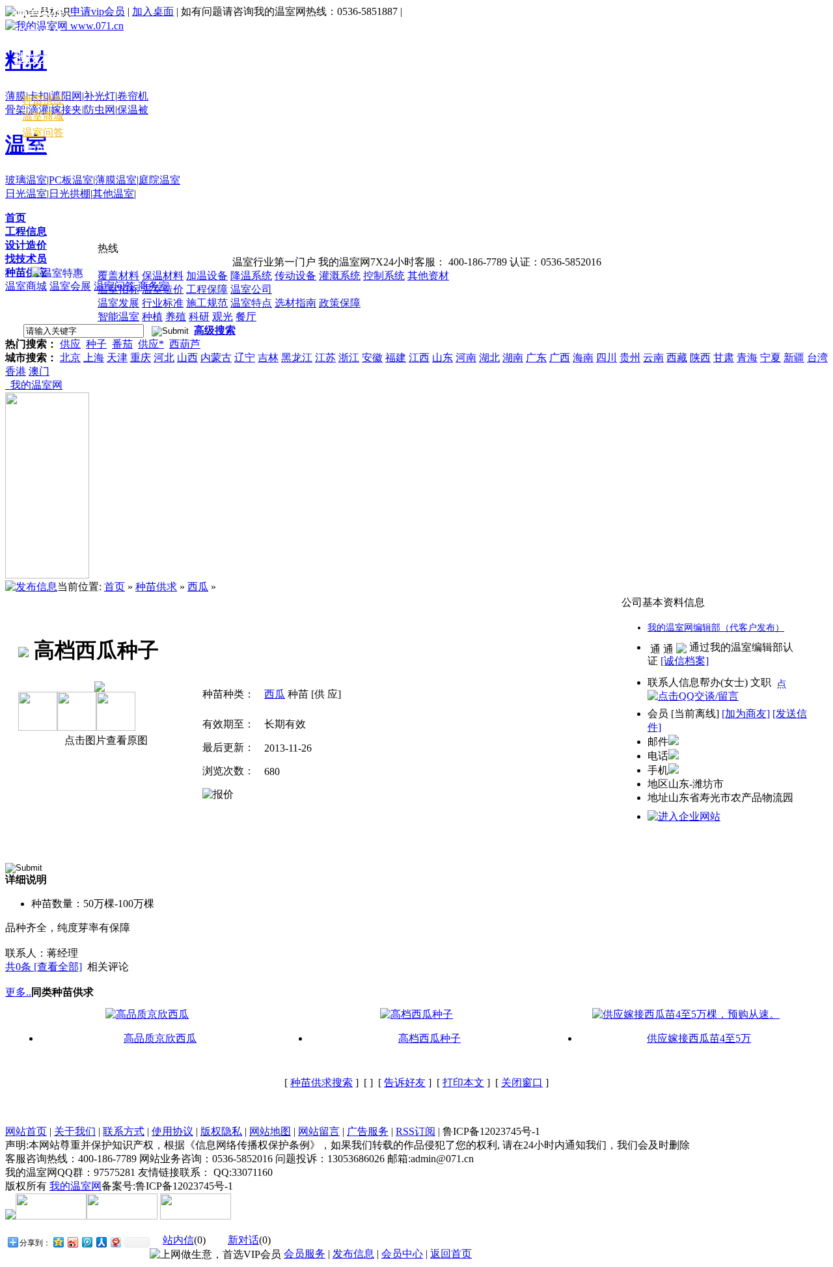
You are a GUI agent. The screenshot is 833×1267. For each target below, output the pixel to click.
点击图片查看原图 (105, 740)
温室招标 (118, 289)
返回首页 (451, 1253)
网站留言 (319, 1131)
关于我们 (75, 1131)
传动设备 (295, 275)
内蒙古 (216, 357)
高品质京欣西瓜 (160, 1038)
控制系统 (384, 275)
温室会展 (70, 286)
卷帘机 (132, 96)
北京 (70, 357)
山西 (187, 357)
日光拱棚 (69, 193)
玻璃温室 (26, 179)
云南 (653, 357)
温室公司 (251, 289)
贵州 (630, 357)
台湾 (817, 357)
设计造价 (26, 245)
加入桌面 (153, 11)
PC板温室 (71, 179)
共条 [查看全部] (43, 966)
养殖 (175, 316)
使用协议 (172, 1131)
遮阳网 (66, 96)
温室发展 (118, 302)
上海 (93, 357)
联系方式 (123, 1131)
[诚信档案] (685, 660)
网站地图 (270, 1131)
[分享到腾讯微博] (86, 1242)
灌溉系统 (340, 275)
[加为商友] (746, 713)
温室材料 (39, 82)
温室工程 (39, 10)
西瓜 (197, 586)
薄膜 (15, 96)
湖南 (512, 357)
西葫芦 (184, 343)
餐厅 (246, 316)
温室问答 (43, 132)
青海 (747, 357)
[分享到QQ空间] (58, 1242)
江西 (419, 357)
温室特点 (251, 302)
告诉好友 (405, 1082)
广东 (536, 357)
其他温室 (113, 193)
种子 (96, 343)
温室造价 (163, 289)
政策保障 (340, 302)
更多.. (18, 992)
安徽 (372, 357)
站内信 (178, 1240)
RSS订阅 (415, 1131)
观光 (222, 316)
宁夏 (770, 357)
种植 (152, 316)
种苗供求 (156, 586)
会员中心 (43, 147)
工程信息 (26, 231)
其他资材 (428, 275)
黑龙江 (296, 357)
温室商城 (26, 286)
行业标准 (163, 302)
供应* (151, 343)
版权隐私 (221, 1131)
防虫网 (99, 109)
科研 (199, 316)
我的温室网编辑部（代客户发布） (716, 628)
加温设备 (207, 275)
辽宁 (244, 357)
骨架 (15, 109)
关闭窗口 (522, 1082)
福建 (395, 357)
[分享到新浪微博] (72, 1242)
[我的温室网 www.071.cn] (64, 25)
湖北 (489, 357)
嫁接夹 (66, 109)
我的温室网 (33, 384)
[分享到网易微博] (115, 1242)
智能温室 (118, 316)
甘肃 (723, 357)
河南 (466, 357)
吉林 (268, 357)
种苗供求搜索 (321, 1082)
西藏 (676, 357)
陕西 (700, 357)
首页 (15, 217)
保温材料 (163, 275)
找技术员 (26, 258)
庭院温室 (159, 179)
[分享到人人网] (101, 1242)
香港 (15, 371)
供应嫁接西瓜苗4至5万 (699, 1038)
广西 (559, 357)
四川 (606, 357)
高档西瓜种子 (429, 1038)
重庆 (140, 357)
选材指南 (295, 302)
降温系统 (251, 275)
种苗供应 (26, 272)
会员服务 (304, 1253)
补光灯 (99, 96)
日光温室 (26, 193)
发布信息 (353, 1253)
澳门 (39, 371)
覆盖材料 (118, 275)
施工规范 (207, 302)
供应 (70, 343)
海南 (583, 357)
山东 (442, 357)
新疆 (794, 357)
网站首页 (26, 1131)
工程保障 (207, 289)
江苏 (325, 357)
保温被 (132, 109)
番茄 (122, 343)
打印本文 (463, 1082)
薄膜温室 (116, 179)
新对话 (243, 1240)
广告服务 (368, 1131)
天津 (117, 357)
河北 (164, 357)
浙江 (348, 357)
